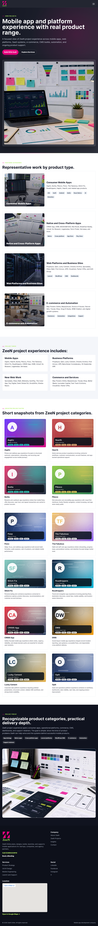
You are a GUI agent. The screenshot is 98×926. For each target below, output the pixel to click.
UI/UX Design (7, 868)
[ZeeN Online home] (4, 3)
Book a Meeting (8, 856)
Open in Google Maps (10, 914)
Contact (53, 845)
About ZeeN (55, 835)
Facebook (54, 868)
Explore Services (28, 52)
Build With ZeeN (10, 52)
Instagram (54, 872)
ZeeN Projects (56, 838)
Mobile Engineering (9, 872)
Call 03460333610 (9, 853)
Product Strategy (8, 865)
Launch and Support (9, 875)
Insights (53, 842)
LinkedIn (54, 865)
